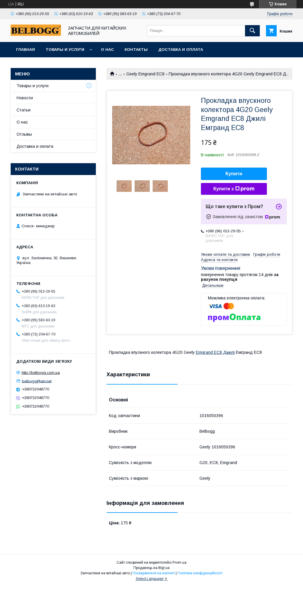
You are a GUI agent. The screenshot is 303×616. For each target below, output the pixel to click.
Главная (25, 49)
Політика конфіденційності (200, 573)
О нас (107, 49)
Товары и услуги (65, 49)
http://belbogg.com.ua (41, 372)
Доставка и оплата (180, 49)
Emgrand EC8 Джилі (215, 352)
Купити (233, 173)
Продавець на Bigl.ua (151, 568)
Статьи (23, 110)
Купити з (223, 188)
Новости (25, 97)
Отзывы (24, 134)
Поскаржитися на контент (154, 573)
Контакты (136, 49)
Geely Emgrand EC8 (145, 74)
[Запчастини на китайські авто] (36, 34)
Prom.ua (179, 562)
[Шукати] (252, 30)
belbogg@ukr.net (36, 381)
